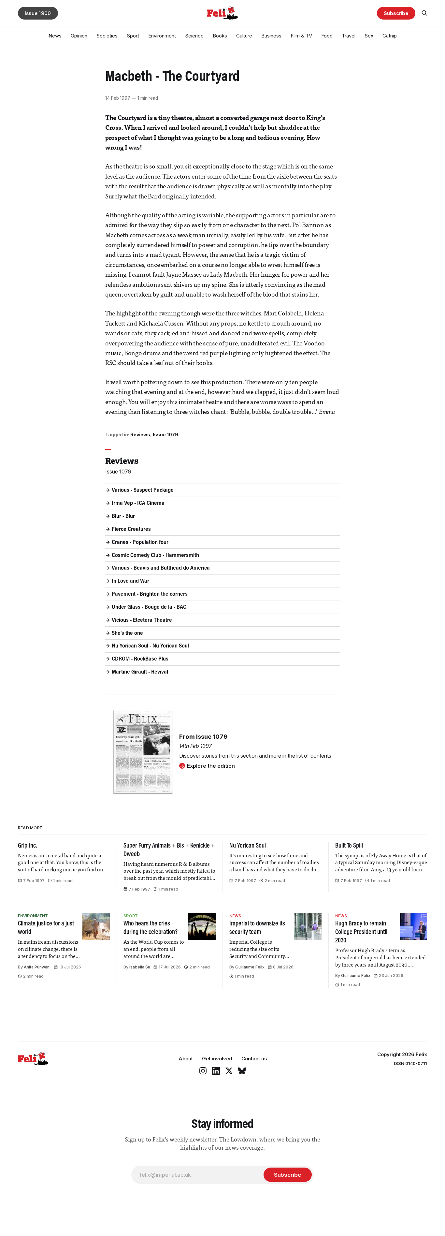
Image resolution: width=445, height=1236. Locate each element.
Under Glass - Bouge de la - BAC (149, 607)
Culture (244, 36)
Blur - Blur (123, 516)
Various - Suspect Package (143, 490)
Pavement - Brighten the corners (150, 594)
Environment (162, 36)
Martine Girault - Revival (140, 672)
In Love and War (130, 581)
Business (271, 36)
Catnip (389, 36)
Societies (107, 36)
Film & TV (301, 36)
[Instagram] (203, 1071)
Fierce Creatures (131, 529)
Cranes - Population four (140, 542)
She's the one (127, 633)
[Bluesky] (242, 1071)
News (55, 36)
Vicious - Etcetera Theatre (142, 620)
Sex (369, 36)
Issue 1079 (165, 434)
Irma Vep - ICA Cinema (138, 503)
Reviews (140, 434)
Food (327, 36)
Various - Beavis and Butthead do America (161, 568)
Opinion (79, 36)
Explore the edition (211, 766)
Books (220, 36)
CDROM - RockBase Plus (140, 659)
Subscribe (396, 13)
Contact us (254, 1058)
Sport (133, 36)
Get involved (217, 1058)
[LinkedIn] (216, 1071)
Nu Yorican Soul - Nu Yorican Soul (150, 646)
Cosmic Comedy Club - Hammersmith (155, 555)
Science (194, 36)
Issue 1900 (38, 13)
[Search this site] (424, 13)
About (186, 1058)
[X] (229, 1071)
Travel (348, 36)
